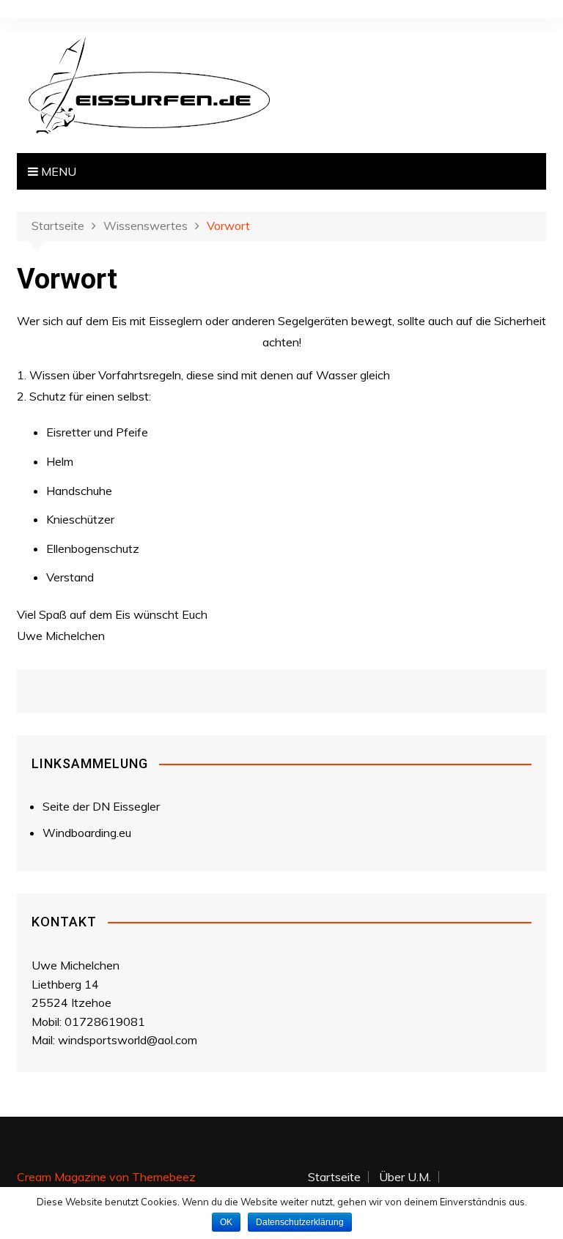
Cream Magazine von (106, 1176)
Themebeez (164, 1176)
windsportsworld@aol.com (127, 1039)
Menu (57, 171)
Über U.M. (405, 1177)
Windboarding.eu (87, 832)
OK (226, 1222)
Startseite (334, 1177)
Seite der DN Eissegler (101, 806)
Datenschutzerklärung (300, 1222)
